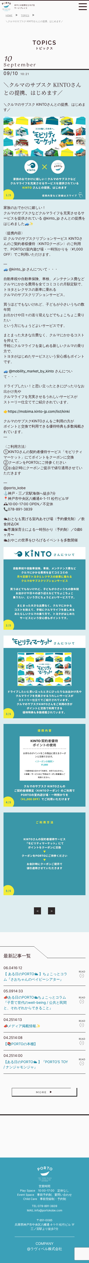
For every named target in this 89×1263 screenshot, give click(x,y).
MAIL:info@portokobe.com (44, 1210)
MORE (41, 1092)
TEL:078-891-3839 (44, 1206)
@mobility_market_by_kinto (31, 371)
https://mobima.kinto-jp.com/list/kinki (39, 411)
